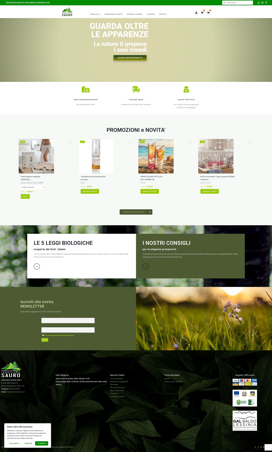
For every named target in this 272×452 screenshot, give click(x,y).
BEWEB (70, 447)
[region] (27, 435)
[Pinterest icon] (261, 447)
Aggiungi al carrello (90, 191)
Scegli (25, 196)
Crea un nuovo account (173, 382)
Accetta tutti (42, 443)
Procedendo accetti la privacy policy (59, 335)
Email (44, 326)
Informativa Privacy (117, 388)
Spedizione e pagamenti (119, 382)
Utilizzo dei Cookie (117, 390)
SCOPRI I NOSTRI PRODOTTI (130, 58)
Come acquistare (116, 379)
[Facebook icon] (258, 447)
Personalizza (14, 443)
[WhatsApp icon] (255, 447)
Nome (44, 316)
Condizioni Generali (117, 396)
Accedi (167, 379)
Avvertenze (114, 393)
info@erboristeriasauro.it (15, 392)
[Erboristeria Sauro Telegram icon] (263, 447)
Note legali (114, 385)
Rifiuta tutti (28, 443)
